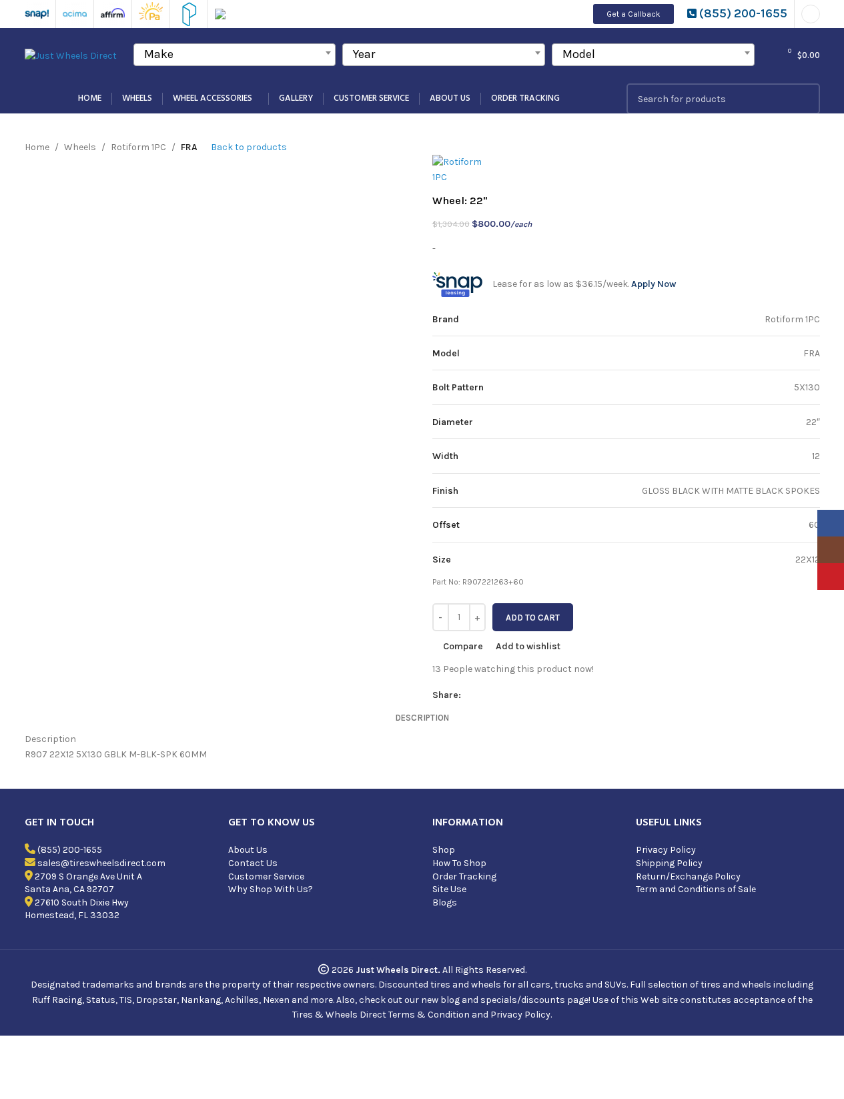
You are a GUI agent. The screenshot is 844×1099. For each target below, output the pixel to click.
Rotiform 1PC (138, 147)
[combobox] (234, 54)
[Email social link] (501, 695)
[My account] (811, 14)
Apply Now (653, 284)
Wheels (80, 147)
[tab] (422, 718)
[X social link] (485, 695)
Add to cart (533, 618)
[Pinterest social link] (517, 695)
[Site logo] (71, 55)
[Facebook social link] (469, 695)
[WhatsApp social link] (549, 695)
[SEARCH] (804, 98)
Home (37, 147)
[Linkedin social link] (533, 695)
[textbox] (235, 54)
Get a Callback (633, 14)
